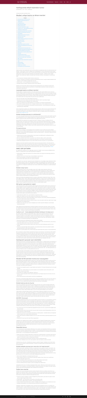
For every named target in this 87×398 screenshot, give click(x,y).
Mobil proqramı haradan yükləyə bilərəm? (25, 51)
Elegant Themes (23, 396)
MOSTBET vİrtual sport (21, 36)
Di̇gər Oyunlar (20, 58)
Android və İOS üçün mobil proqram (24, 55)
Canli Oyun (19, 42)
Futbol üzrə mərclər (21, 41)
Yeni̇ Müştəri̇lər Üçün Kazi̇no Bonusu (24, 66)
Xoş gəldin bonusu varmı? (22, 54)
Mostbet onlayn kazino (21, 25)
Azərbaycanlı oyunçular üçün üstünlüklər (25, 30)
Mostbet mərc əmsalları (22, 64)
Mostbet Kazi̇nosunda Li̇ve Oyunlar (23, 34)
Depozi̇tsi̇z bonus (20, 37)
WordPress (33, 396)
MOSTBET (19, 53)
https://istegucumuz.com (24, 112)
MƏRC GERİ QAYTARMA (22, 24)
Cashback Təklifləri (21, 63)
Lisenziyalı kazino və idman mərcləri (24, 19)
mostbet (51, 146)
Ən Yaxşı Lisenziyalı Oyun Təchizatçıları (24, 57)
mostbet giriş (30, 9)
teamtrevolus (19, 9)
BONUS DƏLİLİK (20, 62)
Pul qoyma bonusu (21, 23)
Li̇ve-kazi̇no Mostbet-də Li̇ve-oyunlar (24, 50)
